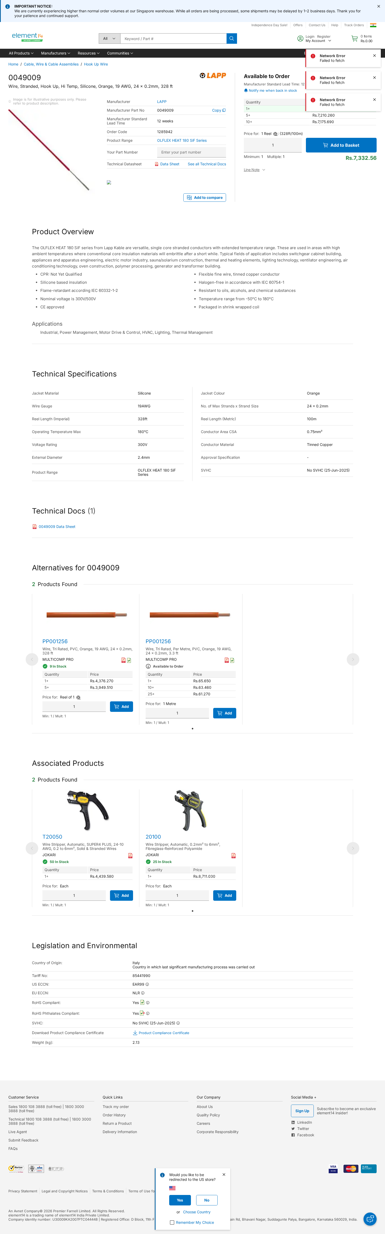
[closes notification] (378, 6)
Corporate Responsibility (218, 1131)
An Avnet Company (24, 1211)
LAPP (162, 102)
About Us (205, 1106)
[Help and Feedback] (370, 1219)
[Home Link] (27, 38)
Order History (114, 1115)
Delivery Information (120, 1131)
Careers (203, 1123)
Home (13, 64)
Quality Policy (208, 1115)
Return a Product (117, 1123)
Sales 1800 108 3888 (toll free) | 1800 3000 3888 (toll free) (46, 1108)
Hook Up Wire (96, 64)
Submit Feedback (23, 1140)
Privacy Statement (22, 1191)
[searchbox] (173, 38)
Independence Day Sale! (269, 25)
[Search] (232, 38)
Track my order (116, 1106)
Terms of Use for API (145, 1191)
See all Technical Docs (207, 164)
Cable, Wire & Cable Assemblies (51, 64)
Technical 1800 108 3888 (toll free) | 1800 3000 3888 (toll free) (49, 1121)
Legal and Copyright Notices (65, 1191)
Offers (297, 25)
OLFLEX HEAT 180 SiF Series (182, 140)
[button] (21, 53)
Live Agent (17, 1131)
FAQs (13, 1148)
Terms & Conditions (108, 1191)
